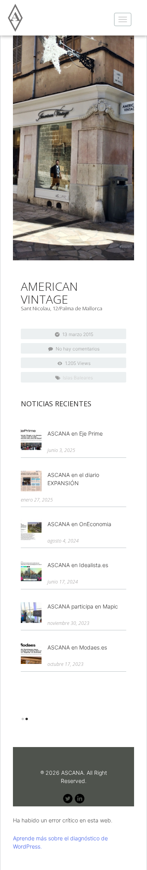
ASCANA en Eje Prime (75, 433)
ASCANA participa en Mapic (82, 606)
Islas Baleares (78, 378)
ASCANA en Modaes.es (77, 647)
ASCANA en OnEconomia (79, 524)
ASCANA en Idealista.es (77, 565)
